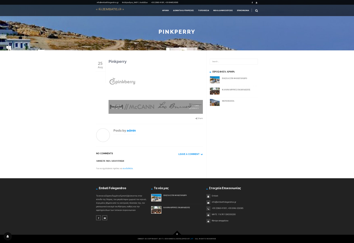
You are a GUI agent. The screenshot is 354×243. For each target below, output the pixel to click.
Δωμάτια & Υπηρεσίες (183, 10)
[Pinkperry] (156, 81)
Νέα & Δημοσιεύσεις (223, 10)
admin (131, 130)
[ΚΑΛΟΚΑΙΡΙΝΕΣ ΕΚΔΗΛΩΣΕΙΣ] (215, 91)
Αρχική (165, 10)
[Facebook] (252, 2)
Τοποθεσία (203, 10)
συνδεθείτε (128, 168)
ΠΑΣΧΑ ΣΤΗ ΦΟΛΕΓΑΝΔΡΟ (234, 78)
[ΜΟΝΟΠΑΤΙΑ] (215, 103)
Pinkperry (118, 61)
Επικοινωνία (243, 10)
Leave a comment (189, 154)
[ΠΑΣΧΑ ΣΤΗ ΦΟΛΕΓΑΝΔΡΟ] (215, 80)
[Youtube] (256, 2)
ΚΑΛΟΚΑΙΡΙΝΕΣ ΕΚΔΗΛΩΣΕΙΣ (236, 90)
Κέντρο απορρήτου (220, 221)
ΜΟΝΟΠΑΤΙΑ (228, 101)
